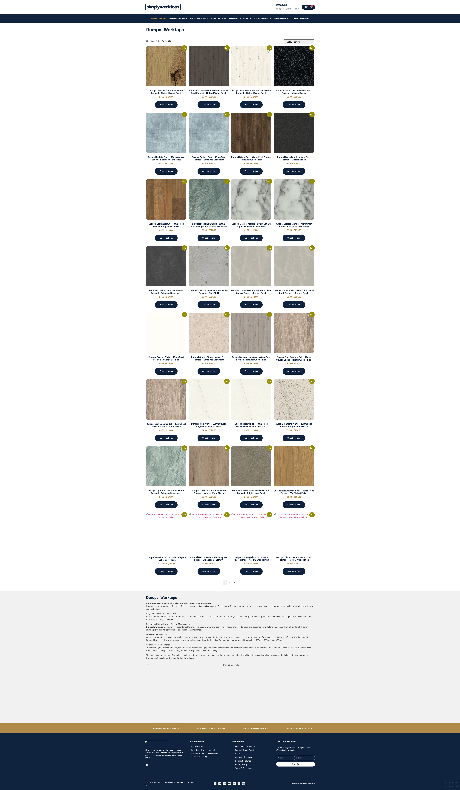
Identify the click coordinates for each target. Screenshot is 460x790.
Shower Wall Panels (281, 18)
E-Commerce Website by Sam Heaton (303, 784)
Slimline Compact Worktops (239, 18)
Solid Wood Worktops (262, 18)
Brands (295, 18)
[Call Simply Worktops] (447, 784)
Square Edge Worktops (177, 18)
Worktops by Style (218, 18)
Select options (166, 104)
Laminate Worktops (158, 18)
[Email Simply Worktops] (454, 784)
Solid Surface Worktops (199, 18)
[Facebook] (147, 765)
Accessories (305, 18)
